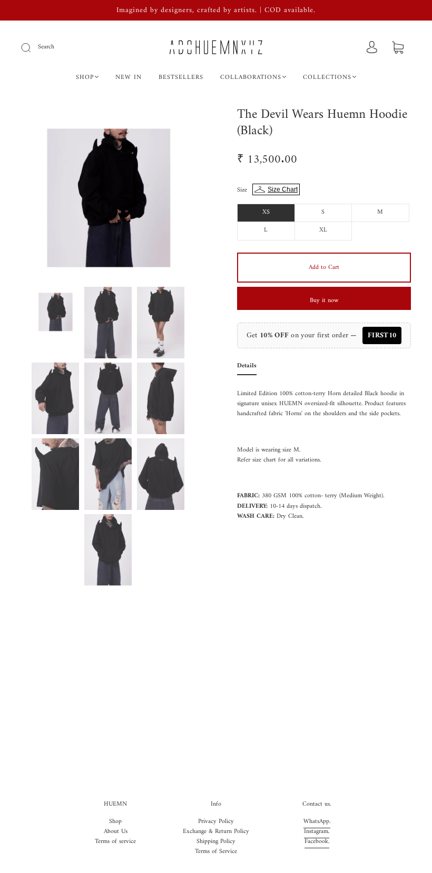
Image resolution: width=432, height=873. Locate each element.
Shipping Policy (216, 841)
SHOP (85, 78)
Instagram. (316, 831)
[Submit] (32, 47)
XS (266, 212)
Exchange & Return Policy (216, 831)
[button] (39, 195)
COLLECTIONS (327, 78)
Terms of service (115, 841)
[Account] (372, 48)
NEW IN (128, 78)
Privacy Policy (216, 821)
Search (46, 47)
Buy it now (324, 300)
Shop (115, 821)
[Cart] (398, 49)
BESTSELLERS (181, 78)
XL (323, 230)
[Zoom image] (108, 195)
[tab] (247, 368)
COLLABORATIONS (250, 78)
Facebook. (317, 841)
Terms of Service (216, 851)
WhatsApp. (316, 821)
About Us (115, 831)
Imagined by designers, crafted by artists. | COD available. (216, 10)
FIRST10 (382, 335)
